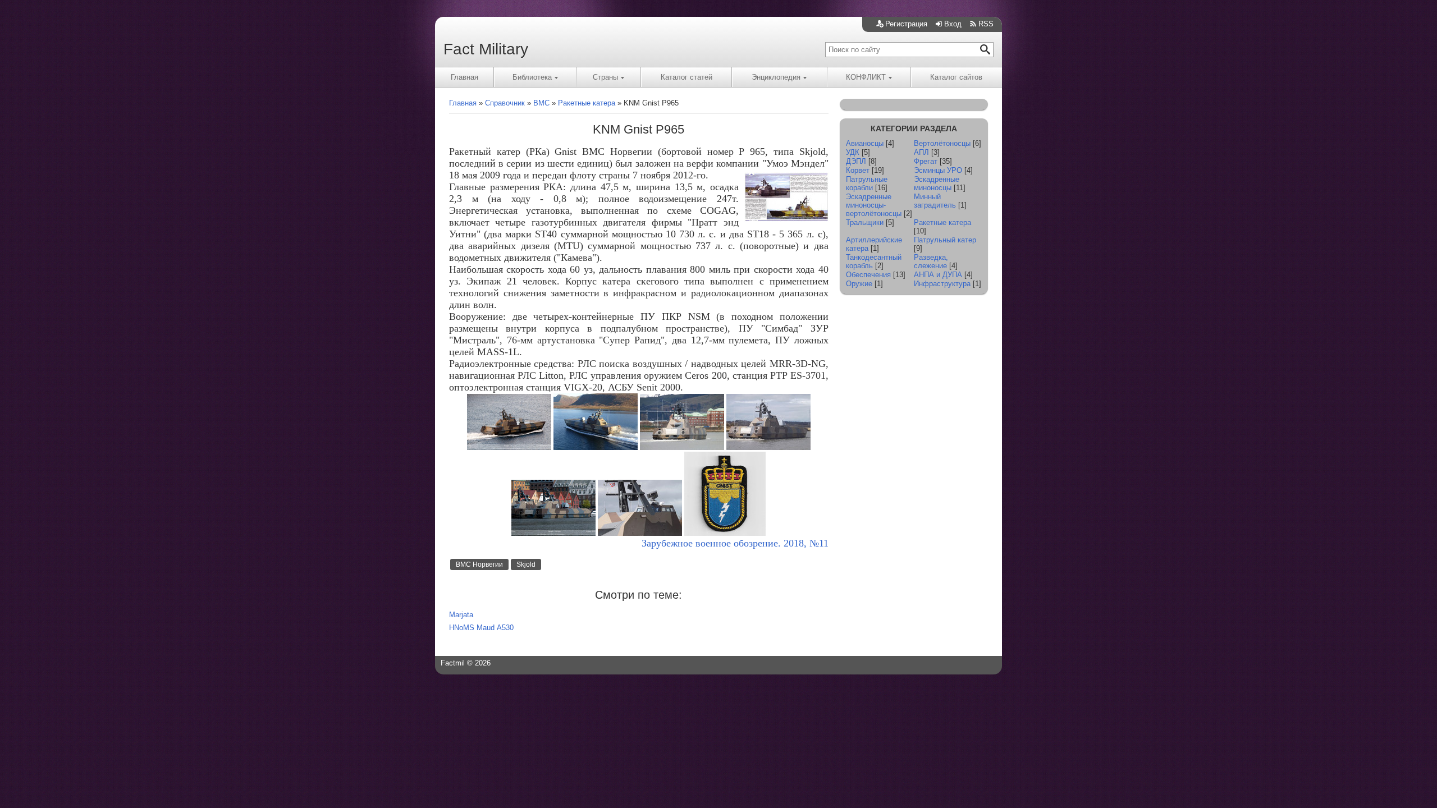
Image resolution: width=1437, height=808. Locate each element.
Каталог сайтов (956, 77)
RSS (986, 24)
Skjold (526, 564)
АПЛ (921, 152)
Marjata (461, 614)
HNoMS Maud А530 (481, 627)
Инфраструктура (942, 283)
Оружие (859, 283)
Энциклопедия (776, 77)
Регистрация (906, 24)
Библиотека (532, 77)
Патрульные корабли (866, 183)
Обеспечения (868, 274)
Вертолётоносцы (942, 143)
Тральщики (865, 222)
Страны (605, 77)
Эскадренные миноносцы (936, 183)
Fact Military (485, 49)
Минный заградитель (935, 200)
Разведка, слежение (931, 261)
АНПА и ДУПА (938, 274)
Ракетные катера (942, 222)
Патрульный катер (945, 240)
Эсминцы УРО (938, 170)
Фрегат (925, 161)
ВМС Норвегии (479, 564)
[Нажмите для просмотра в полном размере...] (509, 447)
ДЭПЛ (856, 161)
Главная (464, 77)
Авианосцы (865, 143)
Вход (953, 24)
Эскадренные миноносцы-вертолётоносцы (873, 205)
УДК (852, 152)
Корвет (857, 170)
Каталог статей (686, 77)
